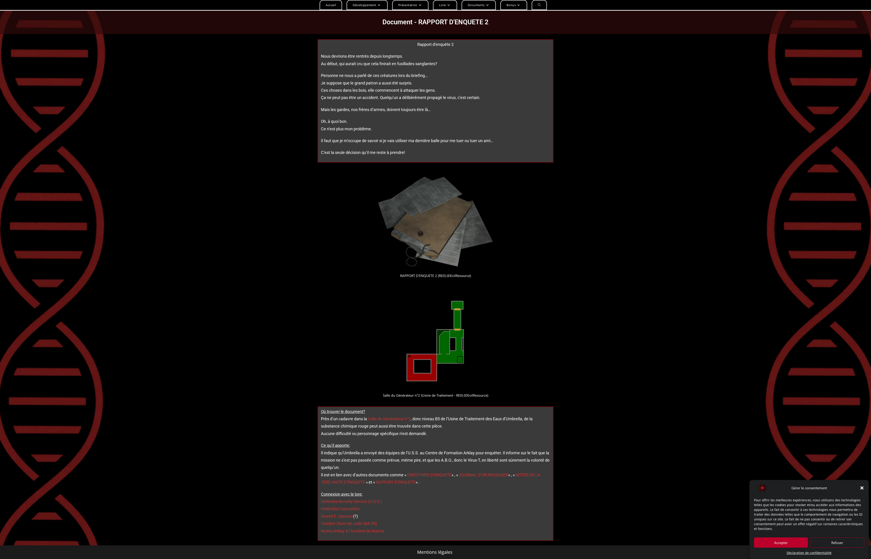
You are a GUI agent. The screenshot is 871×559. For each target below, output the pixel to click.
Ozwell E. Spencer (337, 516)
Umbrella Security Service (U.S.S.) (351, 501)
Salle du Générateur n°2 (389, 418)
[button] (862, 488)
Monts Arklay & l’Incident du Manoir (352, 531)
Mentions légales (435, 552)
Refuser (837, 542)
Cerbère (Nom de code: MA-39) (349, 523)
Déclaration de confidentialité (809, 553)
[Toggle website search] (539, 5)
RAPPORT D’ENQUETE (396, 482)
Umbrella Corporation (340, 508)
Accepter (781, 542)
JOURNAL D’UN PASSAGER (483, 474)
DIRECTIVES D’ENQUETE (429, 474)
